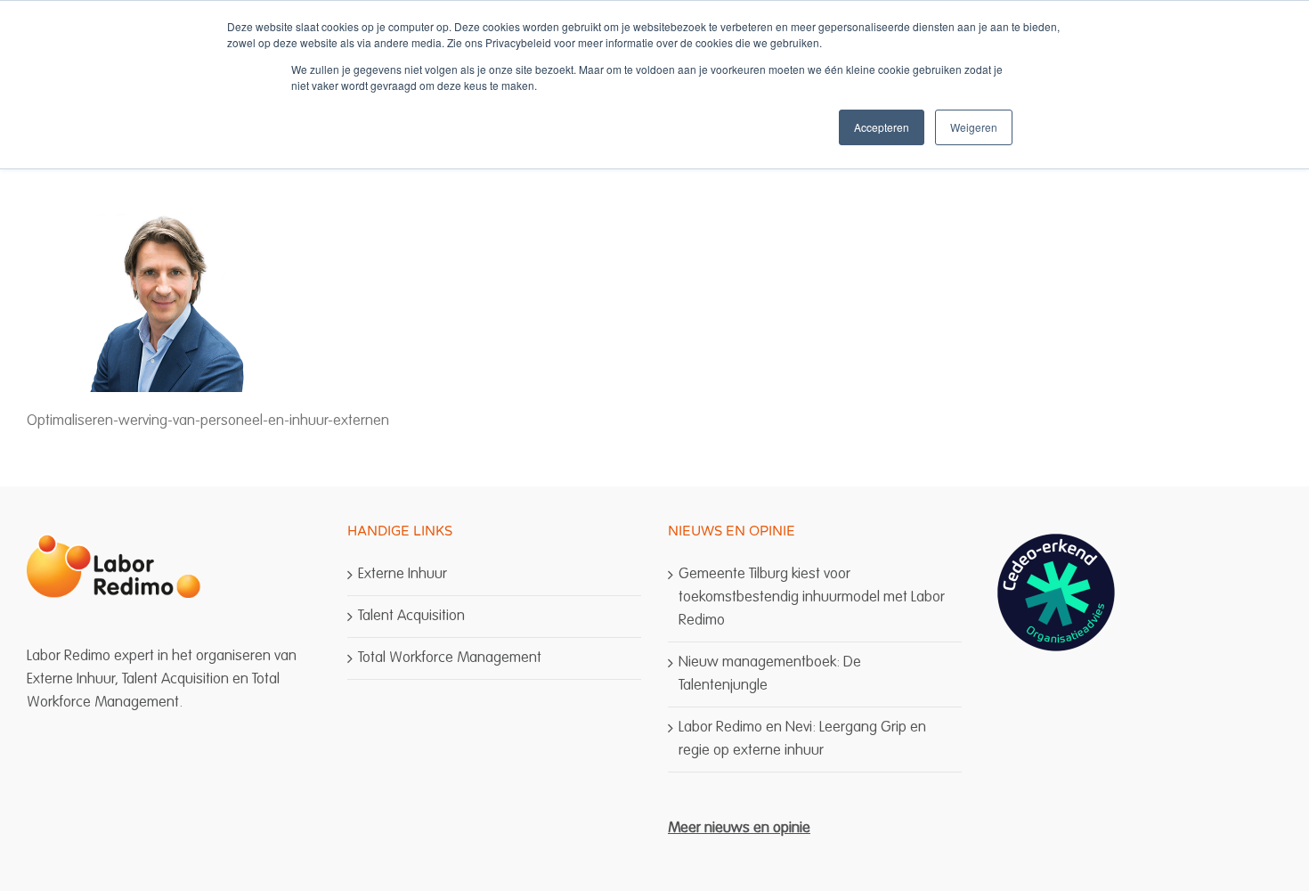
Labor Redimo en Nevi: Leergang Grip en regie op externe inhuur (802, 739)
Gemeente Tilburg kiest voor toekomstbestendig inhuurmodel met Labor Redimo (812, 597)
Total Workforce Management (449, 658)
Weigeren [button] (973, 127)
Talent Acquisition (411, 616)
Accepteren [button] (881, 127)
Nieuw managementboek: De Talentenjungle (770, 674)
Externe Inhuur (402, 574)
